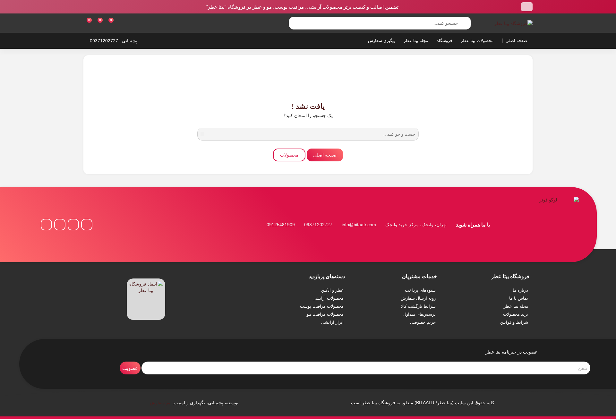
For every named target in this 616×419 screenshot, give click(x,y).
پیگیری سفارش (381, 40)
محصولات (289, 155)
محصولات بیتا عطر (477, 40)
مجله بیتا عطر (416, 40)
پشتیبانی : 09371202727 (113, 40)
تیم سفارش (161, 402)
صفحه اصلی (516, 40)
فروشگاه (444, 40)
